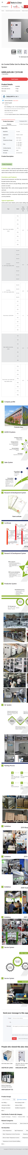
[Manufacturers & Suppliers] (14, 2)
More (2, 1144)
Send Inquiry (14, 79)
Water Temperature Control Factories (11, 1134)
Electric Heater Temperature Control (11, 1137)
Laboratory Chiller (5, 1105)
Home (2, 10)
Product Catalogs (22, 1099)
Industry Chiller (18, 1105)
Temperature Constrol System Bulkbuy (11, 1141)
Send (14, 1038)
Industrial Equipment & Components (13, 10)
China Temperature (7, 1130)
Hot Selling (3, 1102)
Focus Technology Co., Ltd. (18, 1149)
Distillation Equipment (20, 1108)
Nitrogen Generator (5, 1108)
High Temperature (19, 1130)
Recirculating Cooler (19, 1102)
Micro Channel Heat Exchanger (10, 1123)
